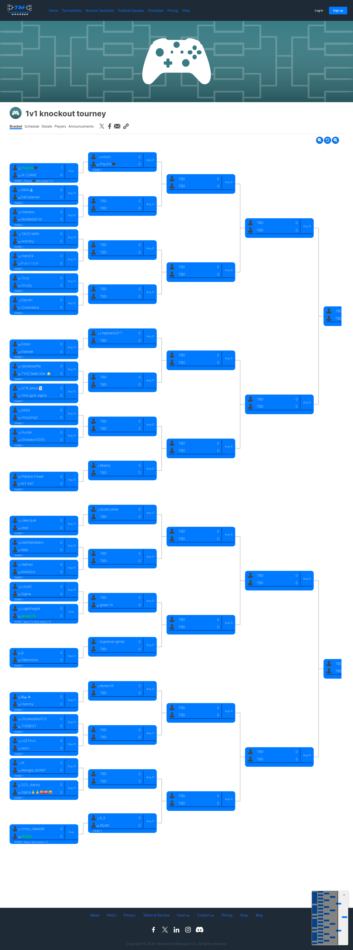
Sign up (338, 10)
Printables (156, 10)
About (95, 915)
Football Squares (131, 10)
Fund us (183, 915)
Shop (186, 10)
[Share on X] (102, 126)
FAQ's (111, 915)
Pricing (172, 10)
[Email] (117, 126)
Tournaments (72, 10)
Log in (319, 10)
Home (53, 10)
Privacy (129, 915)
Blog (259, 915)
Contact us (205, 915)
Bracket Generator (100, 10)
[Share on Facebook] (109, 126)
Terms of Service (156, 915)
